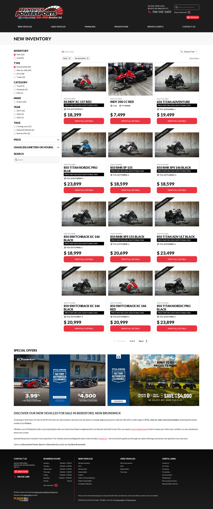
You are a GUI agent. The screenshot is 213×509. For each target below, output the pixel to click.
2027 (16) (21, 110)
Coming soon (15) (24, 126)
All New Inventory (84, 463)
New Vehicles (25, 26)
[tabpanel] (58, 472)
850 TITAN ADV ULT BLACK (176, 236)
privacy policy (120, 500)
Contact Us (188, 26)
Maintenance (166, 478)
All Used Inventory (126, 463)
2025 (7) (20, 117)
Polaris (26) (21, 102)
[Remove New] (69, 58)
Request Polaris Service (170, 484)
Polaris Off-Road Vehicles (86, 478)
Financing (90, 26)
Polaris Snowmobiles (85, 481)
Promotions (121, 26)
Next (141, 341)
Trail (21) (20, 86)
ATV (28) (20, 73)
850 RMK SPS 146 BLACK (174, 167)
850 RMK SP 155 (121, 167)
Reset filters (194, 58)
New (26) (20, 54)
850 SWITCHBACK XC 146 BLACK (82, 238)
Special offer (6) (23, 133)
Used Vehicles (58, 26)
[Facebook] (188, 12)
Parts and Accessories (169, 481)
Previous (121, 341)
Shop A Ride (28, 495)
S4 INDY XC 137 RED (77, 102)
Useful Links (169, 458)
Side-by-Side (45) (24, 70)
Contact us (102, 438)
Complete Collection (85, 484)
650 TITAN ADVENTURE (173, 102)
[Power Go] (36, 499)
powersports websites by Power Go (46, 492)
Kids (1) (20, 93)
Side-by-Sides (82, 469)
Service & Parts (155, 26)
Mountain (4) (22, 89)
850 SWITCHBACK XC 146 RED (128, 307)
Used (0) (20, 58)
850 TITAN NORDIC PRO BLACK (174, 307)
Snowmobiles (82, 472)
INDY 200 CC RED (122, 102)
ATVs (80, 466)
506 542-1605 (161, 11)
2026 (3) (20, 114)
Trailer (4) (21, 77)
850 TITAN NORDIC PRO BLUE (81, 169)
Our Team (165, 466)
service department (139, 429)
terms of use (131, 500)
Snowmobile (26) (24, 67)
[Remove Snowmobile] (87, 58)
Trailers (80, 475)
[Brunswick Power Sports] (44, 12)
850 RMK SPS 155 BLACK (127, 236)
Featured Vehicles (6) (25, 130)
